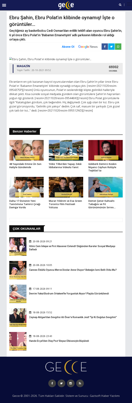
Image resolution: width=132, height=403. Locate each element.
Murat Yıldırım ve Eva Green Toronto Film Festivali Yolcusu (65, 204)
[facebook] (52, 383)
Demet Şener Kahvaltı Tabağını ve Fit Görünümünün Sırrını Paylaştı (101, 204)
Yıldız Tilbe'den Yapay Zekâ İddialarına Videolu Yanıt (65, 165)
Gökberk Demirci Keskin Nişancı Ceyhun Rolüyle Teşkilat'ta (102, 167)
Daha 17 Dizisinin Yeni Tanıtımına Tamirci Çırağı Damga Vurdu (24, 204)
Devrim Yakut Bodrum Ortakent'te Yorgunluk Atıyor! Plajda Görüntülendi (69, 293)
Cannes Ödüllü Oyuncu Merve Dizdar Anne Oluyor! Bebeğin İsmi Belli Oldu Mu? (73, 269)
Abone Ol (68, 47)
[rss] (80, 383)
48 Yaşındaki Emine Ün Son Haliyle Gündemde (25, 165)
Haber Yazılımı (110, 396)
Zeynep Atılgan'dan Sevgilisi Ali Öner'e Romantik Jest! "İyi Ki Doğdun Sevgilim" (73, 317)
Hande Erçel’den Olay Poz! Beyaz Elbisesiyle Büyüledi (59, 341)
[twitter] (61, 383)
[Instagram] (71, 383)
